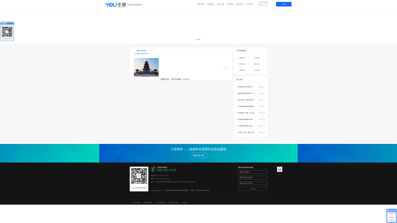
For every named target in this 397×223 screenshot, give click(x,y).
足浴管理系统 (161, 202)
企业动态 (239, 4)
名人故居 (257, 70)
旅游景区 (242, 58)
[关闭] (12, 23)
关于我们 (249, 4)
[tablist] (198, 40)
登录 (283, 4)
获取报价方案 (198, 155)
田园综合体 (242, 64)
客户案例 (230, 4)
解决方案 (220, 4)
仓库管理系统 (148, 202)
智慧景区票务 (174, 202)
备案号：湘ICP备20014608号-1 (200, 190)
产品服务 (210, 4)
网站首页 (201, 4)
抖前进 (184, 202)
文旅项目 (257, 58)
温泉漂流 (242, 70)
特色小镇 (257, 64)
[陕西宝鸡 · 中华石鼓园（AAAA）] (223, 67)
